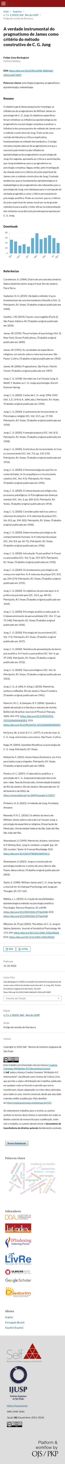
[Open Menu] (3, 3)
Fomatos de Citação (16, 998)
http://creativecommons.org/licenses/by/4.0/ (29, 1102)
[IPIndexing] (18, 1247)
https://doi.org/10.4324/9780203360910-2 (26, 853)
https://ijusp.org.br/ (17, 1405)
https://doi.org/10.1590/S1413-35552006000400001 (31, 724)
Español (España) (14, 1327)
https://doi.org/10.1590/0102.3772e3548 (25, 911)
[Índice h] (18, 1281)
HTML (24, 949)
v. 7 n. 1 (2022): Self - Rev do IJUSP (20, 15)
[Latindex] (18, 1231)
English (9, 1317)
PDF (10, 949)
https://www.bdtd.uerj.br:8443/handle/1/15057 (29, 795)
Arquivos (17, 11)
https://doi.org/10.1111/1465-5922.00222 (36, 932)
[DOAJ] (18, 1218)
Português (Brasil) (14, 1322)
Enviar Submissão (17, 1143)
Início (6, 11)
